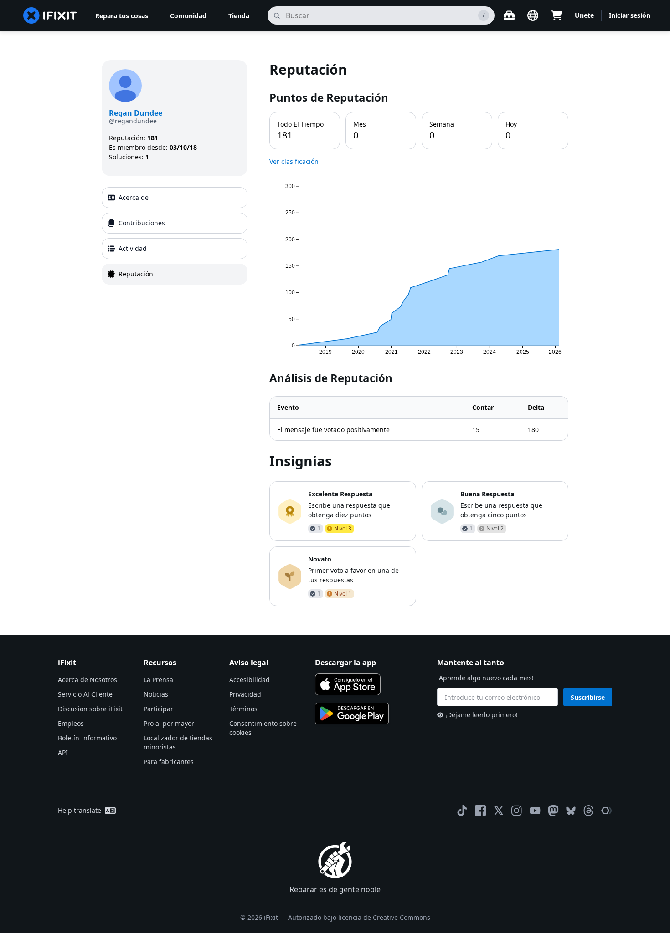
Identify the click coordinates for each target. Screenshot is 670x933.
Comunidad (188, 15)
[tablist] (174, 236)
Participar (158, 708)
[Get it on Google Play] (352, 713)
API (63, 752)
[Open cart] (556, 15)
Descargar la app (345, 663)
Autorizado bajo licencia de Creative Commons (359, 917)
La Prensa (158, 679)
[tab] (174, 197)
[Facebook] (480, 810)
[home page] (50, 15)
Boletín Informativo (87, 738)
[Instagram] (516, 810)
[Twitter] (498, 810)
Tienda (238, 15)
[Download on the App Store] (348, 684)
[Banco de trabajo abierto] (509, 15)
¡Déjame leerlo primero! (481, 714)
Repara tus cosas (121, 15)
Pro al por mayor (169, 723)
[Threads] (588, 810)
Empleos (71, 723)
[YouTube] (535, 810)
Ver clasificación (294, 161)
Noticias (156, 694)
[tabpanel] (418, 333)
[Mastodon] (553, 810)
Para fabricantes (169, 761)
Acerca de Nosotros (87, 679)
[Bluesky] (571, 811)
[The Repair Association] (606, 810)
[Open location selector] (533, 15)
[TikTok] (462, 810)
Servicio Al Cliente (85, 694)
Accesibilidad (249, 679)
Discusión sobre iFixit (90, 708)
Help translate (79, 810)
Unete (584, 15)
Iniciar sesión (629, 15)
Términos (243, 708)
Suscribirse (588, 697)
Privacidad (245, 694)
